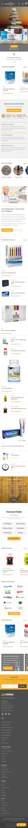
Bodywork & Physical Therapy (7, 727)
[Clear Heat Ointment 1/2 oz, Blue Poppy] (5, 467)
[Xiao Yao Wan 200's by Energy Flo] (5, 352)
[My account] (22, 4)
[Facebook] (2, 714)
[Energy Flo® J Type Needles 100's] (14, 256)
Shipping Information (5, 787)
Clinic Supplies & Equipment (6, 730)
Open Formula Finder (14, 538)
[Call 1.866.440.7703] (26, 1)
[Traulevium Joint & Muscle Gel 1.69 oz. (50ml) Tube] (14, 429)
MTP (2, 444)
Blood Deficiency (20, 528)
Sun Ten (12, 395)
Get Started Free (7, 230)
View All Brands (14, 613)
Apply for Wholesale (5, 753)
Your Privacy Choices (5, 813)
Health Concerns (15, 406)
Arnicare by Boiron (15, 455)
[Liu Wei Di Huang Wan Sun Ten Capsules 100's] (5, 399)
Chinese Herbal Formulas (6, 722)
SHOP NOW (14, 46)
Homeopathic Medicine (5, 732)
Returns (2, 790)
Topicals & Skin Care (5, 737)
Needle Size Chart (4, 769)
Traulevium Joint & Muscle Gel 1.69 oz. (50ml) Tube (12, 446)
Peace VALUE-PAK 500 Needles (18, 293)
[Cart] (25, 4)
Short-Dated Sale (4, 743)
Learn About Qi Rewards (14, 110)
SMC (2, 328)
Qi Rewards (3, 756)
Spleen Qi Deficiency (20, 523)
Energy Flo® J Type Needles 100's (8, 272)
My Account (3, 758)
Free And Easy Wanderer (6, 388)
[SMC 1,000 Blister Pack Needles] (14, 314)
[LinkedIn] (6, 714)
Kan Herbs (3, 386)
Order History (4, 761)
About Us (3, 785)
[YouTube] (9, 714)
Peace (4, 87)
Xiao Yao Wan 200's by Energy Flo (18, 350)
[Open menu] (2, 3)
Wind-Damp (20, 532)
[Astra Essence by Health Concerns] (5, 410)
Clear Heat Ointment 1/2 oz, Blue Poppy (18, 466)
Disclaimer (3, 807)
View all (25, 163)
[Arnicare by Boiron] (5, 456)
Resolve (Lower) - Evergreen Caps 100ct (18, 340)
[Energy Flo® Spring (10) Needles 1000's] (5, 283)
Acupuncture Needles (5, 724)
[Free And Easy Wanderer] (14, 371)
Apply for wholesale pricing (8, 93)
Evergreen (13, 337)
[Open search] (19, 4)
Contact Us (3, 792)
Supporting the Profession (6, 771)
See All (25, 67)
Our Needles (3, 795)
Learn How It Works (19, 229)
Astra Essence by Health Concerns (18, 408)
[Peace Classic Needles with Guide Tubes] (10, 77)
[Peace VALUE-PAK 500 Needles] (5, 294)
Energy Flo (3, 271)
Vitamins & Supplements (6, 735)
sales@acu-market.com (6, 703)
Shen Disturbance (7, 532)
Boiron (12, 453)
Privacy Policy (4, 802)
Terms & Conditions (5, 805)
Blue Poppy (13, 464)
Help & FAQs (3, 774)
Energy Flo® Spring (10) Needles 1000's (18, 282)
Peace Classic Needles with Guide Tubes (9, 89)
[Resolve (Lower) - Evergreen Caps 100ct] (5, 341)
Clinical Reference (4, 777)
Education (3, 740)
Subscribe (22, 686)
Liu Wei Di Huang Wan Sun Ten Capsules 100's (17, 398)
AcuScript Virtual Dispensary (6, 750)
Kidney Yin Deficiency (7, 528)
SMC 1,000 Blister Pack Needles (8, 330)
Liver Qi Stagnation (7, 523)
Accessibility (3, 810)
